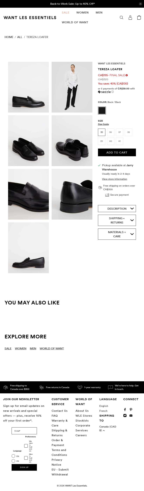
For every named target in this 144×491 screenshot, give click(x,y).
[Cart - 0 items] (139, 17)
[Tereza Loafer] (28, 87)
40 (110, 141)
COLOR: (109, 102)
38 (128, 132)
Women (82, 12)
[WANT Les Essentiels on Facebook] (125, 410)
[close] (140, 4)
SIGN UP (24, 467)
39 (101, 141)
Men (99, 12)
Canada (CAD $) (107, 428)
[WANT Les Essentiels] (30, 17)
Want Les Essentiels (111, 63)
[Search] (121, 17)
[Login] (130, 17)
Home (9, 37)
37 (119, 132)
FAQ (55, 415)
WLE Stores (84, 415)
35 (101, 132)
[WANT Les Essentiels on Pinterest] (131, 410)
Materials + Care (117, 234)
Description (116, 208)
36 (110, 132)
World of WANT (75, 22)
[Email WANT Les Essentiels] (131, 416)
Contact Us (60, 410)
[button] (117, 90)
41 (119, 141)
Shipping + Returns (117, 220)
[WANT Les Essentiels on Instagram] (125, 416)
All (19, 37)
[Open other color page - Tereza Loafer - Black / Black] (103, 113)
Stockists (82, 420)
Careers (81, 435)
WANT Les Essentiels (76, 485)
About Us (82, 410)
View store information (114, 179)
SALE (65, 12)
